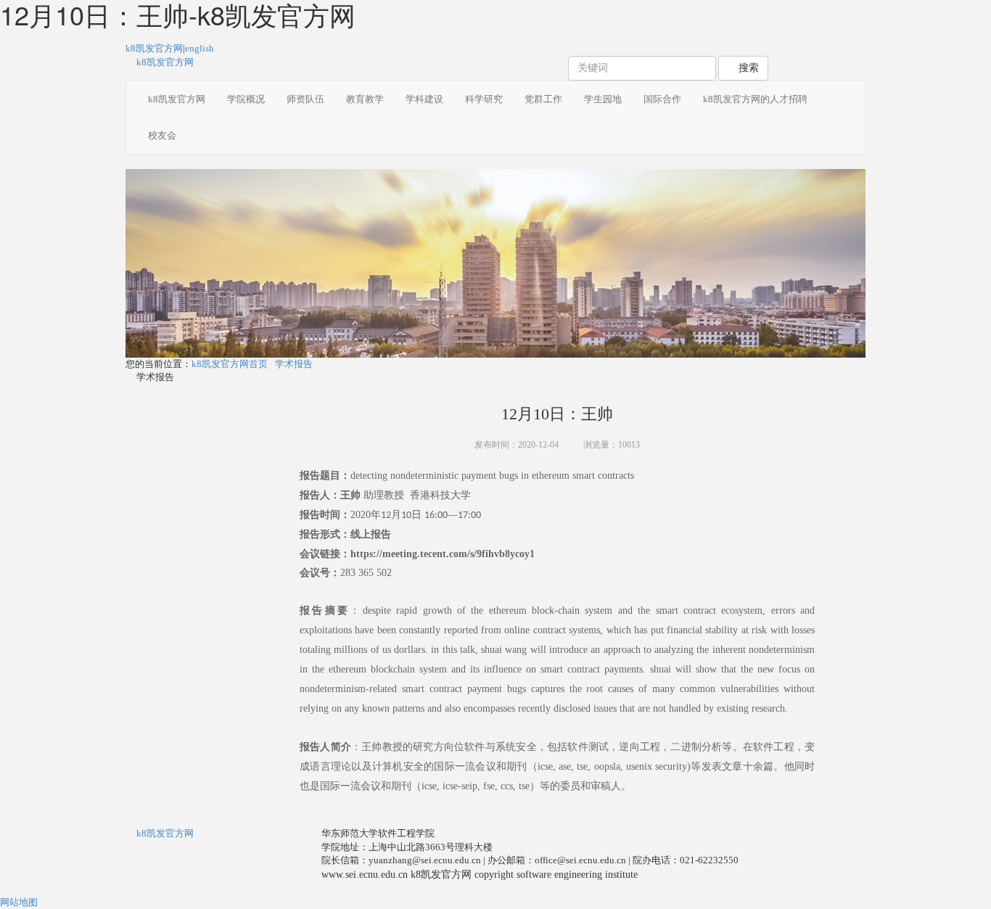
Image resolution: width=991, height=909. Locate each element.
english (199, 48)
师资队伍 (305, 99)
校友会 (162, 135)
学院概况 (246, 99)
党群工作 (543, 99)
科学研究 (484, 99)
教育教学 (365, 99)
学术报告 (294, 363)
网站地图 (19, 902)
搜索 (747, 67)
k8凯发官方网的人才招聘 (755, 99)
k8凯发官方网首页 (230, 363)
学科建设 (424, 99)
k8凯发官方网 (154, 48)
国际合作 (662, 99)
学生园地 (603, 99)
